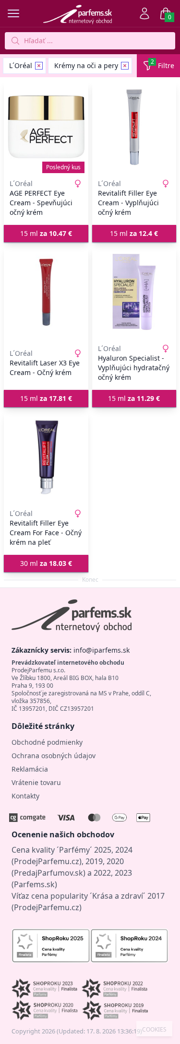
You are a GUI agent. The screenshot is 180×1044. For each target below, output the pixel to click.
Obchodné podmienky (47, 742)
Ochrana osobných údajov (54, 755)
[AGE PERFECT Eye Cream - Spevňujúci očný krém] (46, 127)
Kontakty (25, 795)
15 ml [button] (46, 233)
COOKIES (154, 1029)
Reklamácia (30, 769)
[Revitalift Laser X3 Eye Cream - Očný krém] (46, 292)
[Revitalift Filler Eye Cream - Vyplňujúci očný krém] (134, 127)
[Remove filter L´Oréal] (39, 66)
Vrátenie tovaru (36, 782)
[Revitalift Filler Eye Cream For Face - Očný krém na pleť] (46, 457)
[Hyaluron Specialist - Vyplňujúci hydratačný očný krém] (134, 292)
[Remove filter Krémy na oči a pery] (125, 66)
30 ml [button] (46, 563)
